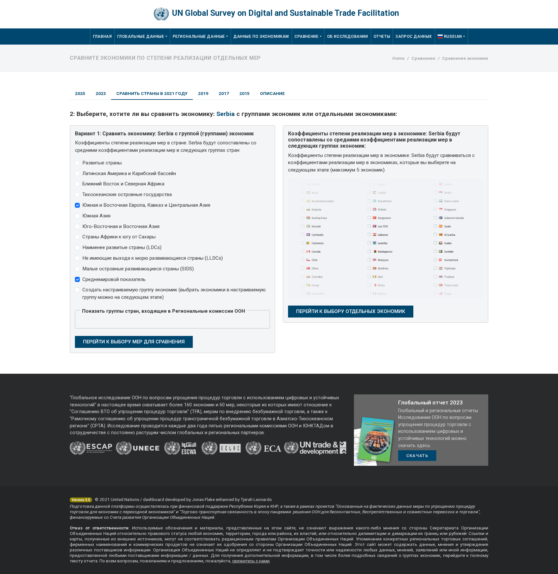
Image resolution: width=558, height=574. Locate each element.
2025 (80, 93)
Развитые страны (102, 163)
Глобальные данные (140, 36)
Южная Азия (96, 216)
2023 (101, 93)
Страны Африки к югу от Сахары (119, 237)
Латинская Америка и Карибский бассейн (129, 173)
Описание (272, 93)
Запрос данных (414, 36)
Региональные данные (199, 36)
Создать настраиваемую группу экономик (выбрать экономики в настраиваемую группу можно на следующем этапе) (174, 293)
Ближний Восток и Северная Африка (123, 184)
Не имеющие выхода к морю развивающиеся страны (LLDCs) (152, 258)
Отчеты (382, 36)
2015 (244, 93)
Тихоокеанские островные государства (127, 194)
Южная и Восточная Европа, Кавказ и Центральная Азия (146, 205)
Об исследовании (347, 36)
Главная (102, 36)
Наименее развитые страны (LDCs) (121, 247)
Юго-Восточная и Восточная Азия (121, 226)
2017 (224, 93)
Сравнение (306, 36)
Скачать (417, 455)
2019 (203, 93)
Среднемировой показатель (114, 279)
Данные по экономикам (261, 36)
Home (398, 58)
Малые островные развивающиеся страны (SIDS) (138, 269)
